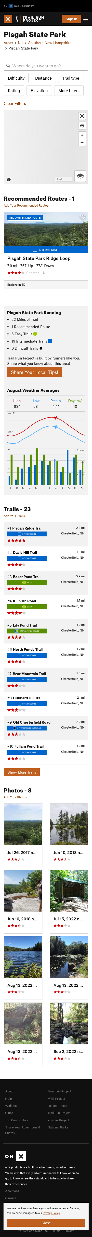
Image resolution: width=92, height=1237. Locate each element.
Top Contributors (16, 1120)
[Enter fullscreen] (82, 116)
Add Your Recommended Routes (26, 205)
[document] (46, 1216)
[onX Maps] (15, 1160)
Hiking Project (57, 1106)
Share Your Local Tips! (34, 372)
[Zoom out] (82, 142)
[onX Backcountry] (19, 6)
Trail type (70, 77)
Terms (56, 1230)
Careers (10, 1198)
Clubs (9, 1113)
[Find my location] (82, 125)
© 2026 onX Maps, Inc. (33, 1230)
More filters (68, 90)
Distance (43, 77)
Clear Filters (15, 103)
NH (20, 42)
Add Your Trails (14, 516)
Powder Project (58, 1120)
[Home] (26, 19)
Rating (14, 90)
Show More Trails (21, 772)
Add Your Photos (15, 797)
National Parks (58, 1127)
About (9, 1091)
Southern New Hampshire (49, 42)
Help (8, 1099)
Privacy (69, 1230)
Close (46, 1223)
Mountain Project (59, 1091)
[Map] (46, 147)
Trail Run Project (59, 1113)
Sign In (71, 19)
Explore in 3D (16, 284)
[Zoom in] (82, 135)
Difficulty (16, 77)
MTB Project (56, 1099)
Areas (8, 42)
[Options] (80, 176)
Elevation (39, 90)
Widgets (11, 1106)
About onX (12, 1191)
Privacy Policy (51, 1213)
